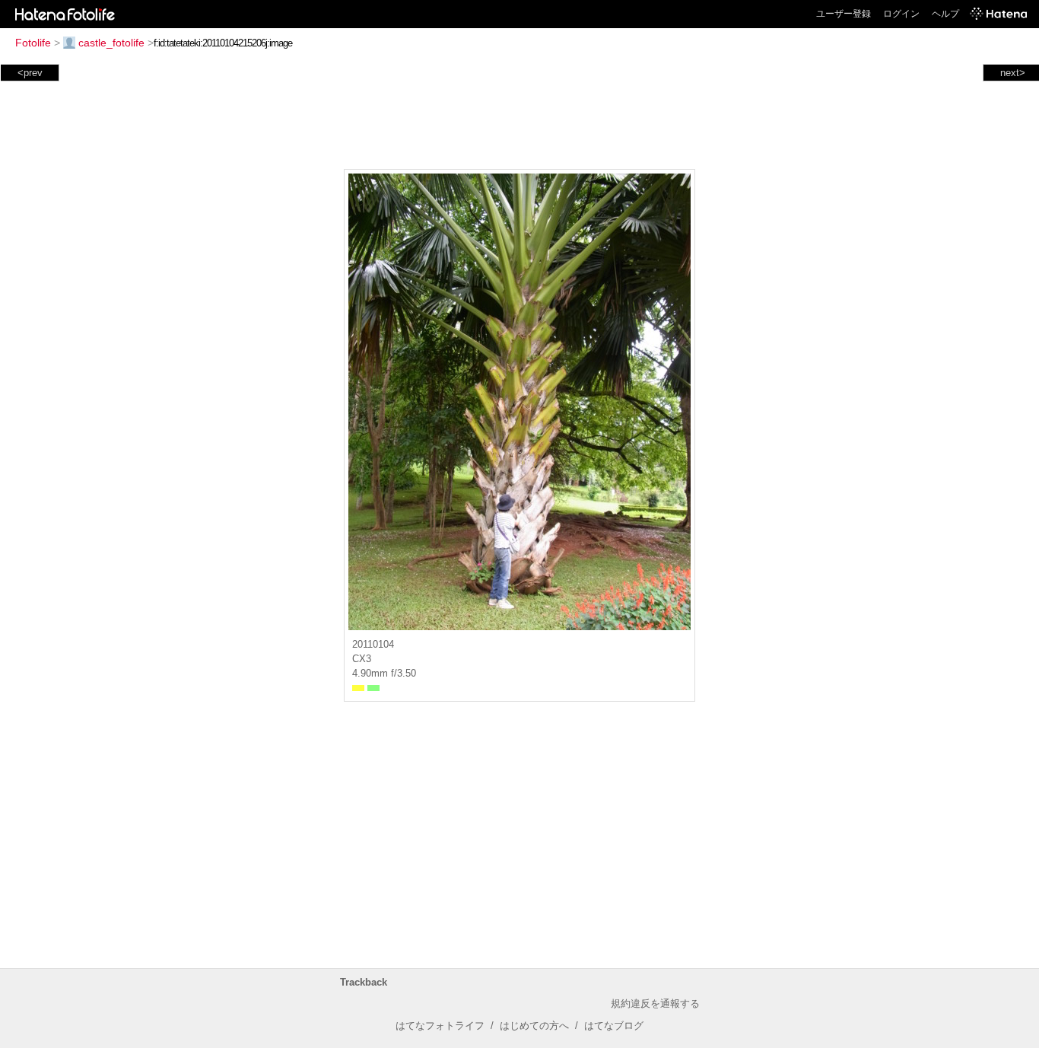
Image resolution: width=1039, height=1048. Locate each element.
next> (1012, 72)
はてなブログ (613, 1025)
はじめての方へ (534, 1025)
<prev (30, 72)
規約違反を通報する (655, 1003)
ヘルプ (945, 13)
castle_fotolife (111, 43)
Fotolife (33, 43)
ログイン (901, 13)
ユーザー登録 (843, 13)
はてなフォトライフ (440, 1025)
